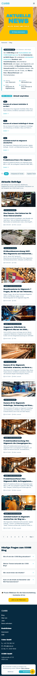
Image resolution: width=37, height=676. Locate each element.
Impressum (5, 632)
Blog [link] (10, 42)
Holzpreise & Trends (17, 173)
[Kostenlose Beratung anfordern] (32, 671)
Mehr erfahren (25, 668)
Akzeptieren (26, 671)
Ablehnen (10, 671)
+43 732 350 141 (8, 643)
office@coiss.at (8, 646)
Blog (2, 615)
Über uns (4, 618)
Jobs (3, 621)
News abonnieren (19, 32)
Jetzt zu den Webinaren (18, 600)
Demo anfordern (6, 623)
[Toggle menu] (34, 3)
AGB (2, 635)
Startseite (4, 42)
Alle (6, 173)
